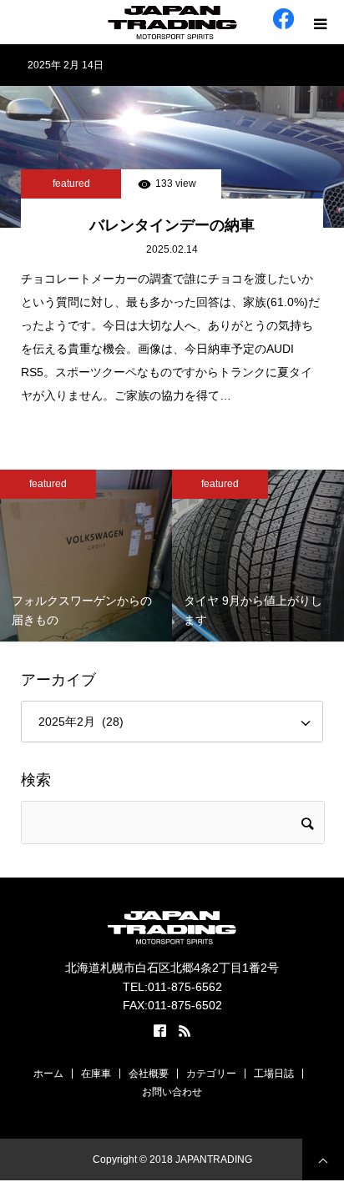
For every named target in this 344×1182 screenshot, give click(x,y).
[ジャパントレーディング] (172, 22)
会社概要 (149, 1074)
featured (71, 183)
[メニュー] (322, 22)
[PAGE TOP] (323, 1159)
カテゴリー (211, 1074)
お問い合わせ (172, 1092)
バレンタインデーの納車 (172, 225)
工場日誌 (274, 1074)
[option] (86, 555)
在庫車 (96, 1074)
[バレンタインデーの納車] (172, 157)
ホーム (48, 1074)
